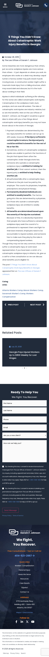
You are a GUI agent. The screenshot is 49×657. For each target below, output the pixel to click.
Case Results (24, 583)
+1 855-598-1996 (35, 480)
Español (25, 587)
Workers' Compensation (24, 565)
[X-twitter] (27, 621)
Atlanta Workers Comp (12, 290)
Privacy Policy (7, 515)
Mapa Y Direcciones (24, 612)
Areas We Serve (24, 574)
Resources (24, 579)
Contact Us (24, 592)
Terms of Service (18, 515)
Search (23, 653)
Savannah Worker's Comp (13, 293)
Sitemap (6, 653)
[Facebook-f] (16, 621)
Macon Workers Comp (33, 290)
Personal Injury (24, 570)
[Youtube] (32, 621)
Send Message (10, 510)
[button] (5, 5)
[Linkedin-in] (21, 621)
